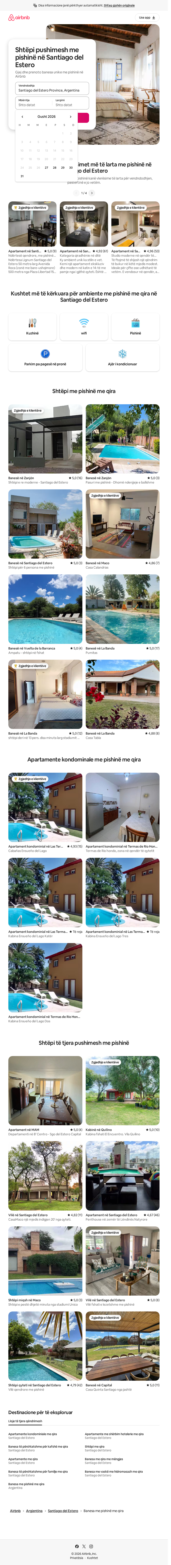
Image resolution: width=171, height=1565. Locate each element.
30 (71, 168)
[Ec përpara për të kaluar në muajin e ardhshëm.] (70, 117)
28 (54, 168)
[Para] (91, 193)
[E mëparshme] (76, 193)
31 (22, 176)
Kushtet (92, 1558)
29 (62, 168)
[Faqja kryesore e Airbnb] (19, 17)
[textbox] (34, 104)
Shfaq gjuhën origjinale (119, 5)
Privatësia (76, 1558)
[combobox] (52, 90)
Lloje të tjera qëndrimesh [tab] (25, 1421)
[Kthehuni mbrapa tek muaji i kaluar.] (22, 117)
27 (46, 168)
